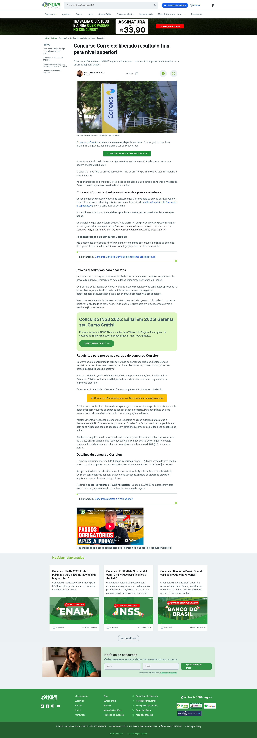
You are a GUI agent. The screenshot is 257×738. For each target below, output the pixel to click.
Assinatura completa (176, 5)
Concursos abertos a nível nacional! (114, 498)
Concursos (50, 14)
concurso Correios (89, 142)
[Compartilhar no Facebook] (163, 73)
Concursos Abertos (125, 14)
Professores (196, 14)
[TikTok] (42, 706)
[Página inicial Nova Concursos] (49, 697)
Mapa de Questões (166, 14)
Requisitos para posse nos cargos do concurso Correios (55, 65)
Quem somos (81, 696)
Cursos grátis (110, 701)
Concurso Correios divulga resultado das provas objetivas (54, 51)
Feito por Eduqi (194, 726)
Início (47, 38)
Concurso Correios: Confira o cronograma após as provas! (125, 256)
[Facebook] (47, 706)
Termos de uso (116, 734)
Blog (106, 696)
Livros (90, 14)
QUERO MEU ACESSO (95, 343)
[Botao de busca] (155, 5)
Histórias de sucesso (114, 715)
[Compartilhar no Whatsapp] (173, 73)
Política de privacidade (168, 673)
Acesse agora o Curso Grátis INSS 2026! (129, 153)
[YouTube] (58, 706)
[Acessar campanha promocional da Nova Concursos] (128, 26)
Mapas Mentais (146, 14)
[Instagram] (53, 706)
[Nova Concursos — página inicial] (51, 5)
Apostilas (66, 14)
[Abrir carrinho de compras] (213, 5)
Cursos (79, 14)
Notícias (54, 38)
